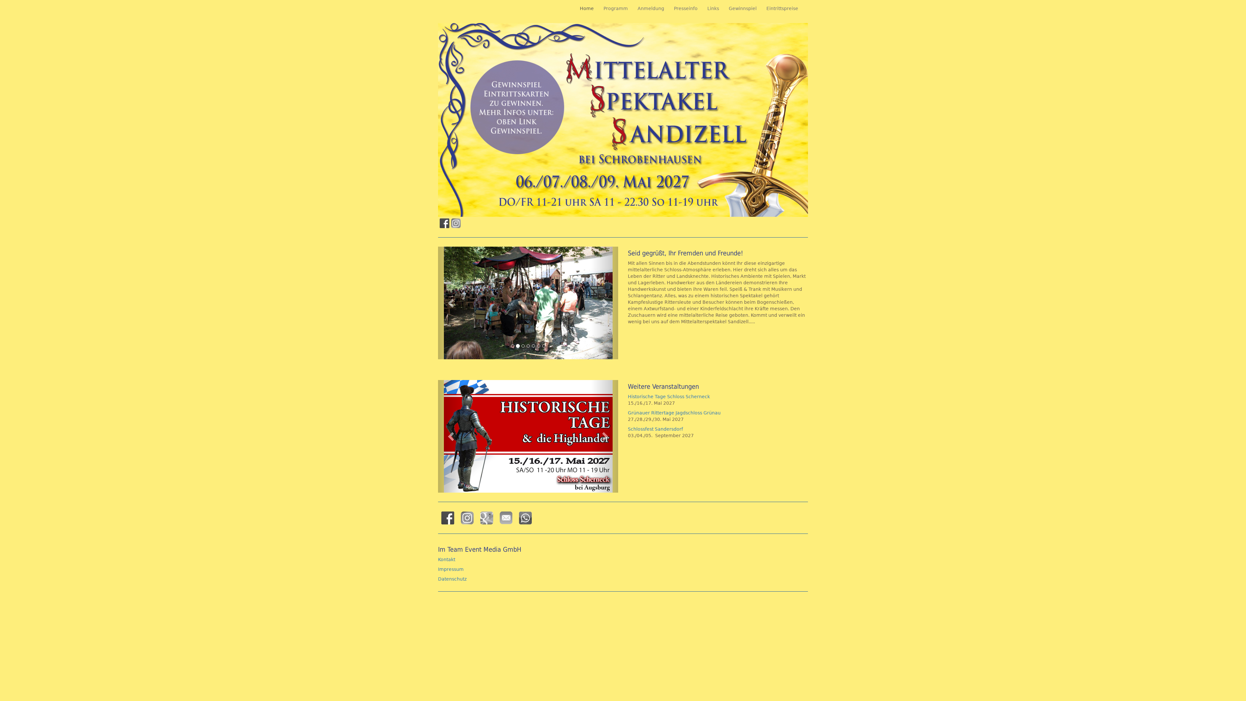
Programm (616, 8)
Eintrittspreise (782, 8)
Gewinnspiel (743, 8)
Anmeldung (651, 8)
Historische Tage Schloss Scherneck (669, 396)
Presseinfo (686, 8)
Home (587, 8)
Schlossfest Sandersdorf (657, 429)
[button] (451, 303)
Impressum (451, 569)
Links (713, 8)
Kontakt (446, 559)
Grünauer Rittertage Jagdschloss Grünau (674, 412)
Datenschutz (452, 579)
